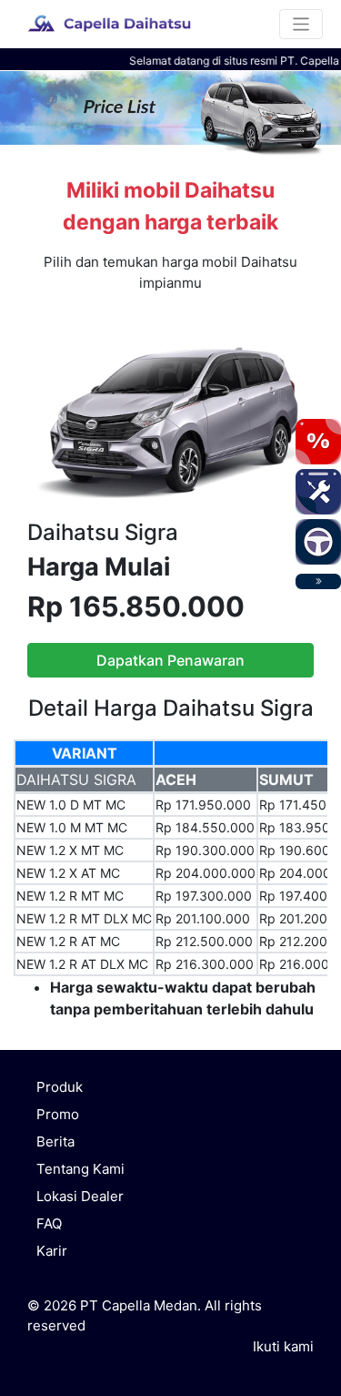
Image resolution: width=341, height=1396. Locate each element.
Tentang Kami (80, 1168)
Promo (57, 1114)
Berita (55, 1141)
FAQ (49, 1223)
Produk (59, 1086)
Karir (51, 1250)
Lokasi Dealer (80, 1196)
